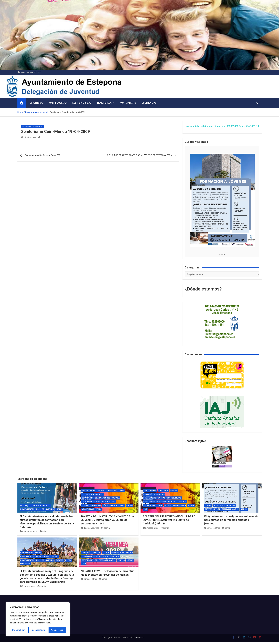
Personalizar (18, 630)
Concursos (111, 491)
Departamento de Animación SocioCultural (101, 498)
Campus (100, 491)
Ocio (145, 509)
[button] (220, 255)
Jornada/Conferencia (91, 505)
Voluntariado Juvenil (91, 509)
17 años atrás (30, 137)
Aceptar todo (57, 630)
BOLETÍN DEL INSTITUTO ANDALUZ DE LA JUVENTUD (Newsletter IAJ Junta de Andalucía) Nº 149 (107, 520)
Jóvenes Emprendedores (113, 505)
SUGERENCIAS (149, 103)
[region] (38, 619)
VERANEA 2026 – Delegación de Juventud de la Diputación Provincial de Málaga (107, 572)
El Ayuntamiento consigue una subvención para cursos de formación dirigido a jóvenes (231, 520)
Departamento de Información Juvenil (37, 509)
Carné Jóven (56, 103)
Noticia (59, 509)
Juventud (35, 103)
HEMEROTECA (104, 103)
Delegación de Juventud (32, 127)
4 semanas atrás (30, 531)
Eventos (182, 502)
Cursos (23, 505)
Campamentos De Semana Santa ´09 (42, 155)
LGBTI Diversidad (81, 103)
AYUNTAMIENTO (128, 103)
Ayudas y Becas (88, 491)
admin (45, 531)
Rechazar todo (38, 630)
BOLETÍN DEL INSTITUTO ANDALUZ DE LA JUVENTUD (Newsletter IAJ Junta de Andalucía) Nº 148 (169, 520)
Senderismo (25, 564)
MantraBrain (138, 637)
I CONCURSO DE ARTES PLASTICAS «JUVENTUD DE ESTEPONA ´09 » (139, 155)
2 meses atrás (151, 528)
